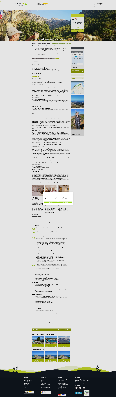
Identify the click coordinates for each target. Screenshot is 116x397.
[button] (46, 194)
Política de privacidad (68, 193)
